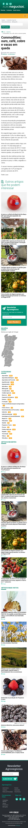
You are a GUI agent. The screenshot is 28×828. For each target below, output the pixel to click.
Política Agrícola (6, 429)
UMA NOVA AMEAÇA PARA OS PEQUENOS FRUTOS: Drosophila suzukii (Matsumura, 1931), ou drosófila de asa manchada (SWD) (13, 615)
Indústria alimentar (7, 414)
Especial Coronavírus (8, 397)
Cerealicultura (11, 54)
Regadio (4, 431)
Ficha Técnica (17, 791)
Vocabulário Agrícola (11, 20)
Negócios (4, 418)
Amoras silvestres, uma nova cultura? (12, 725)
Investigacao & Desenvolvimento (11, 416)
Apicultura (5, 386)
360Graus (18, 825)
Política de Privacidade (8, 791)
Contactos (9, 10)
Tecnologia (5, 433)
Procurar (6, 27)
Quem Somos (16, 10)
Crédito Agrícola (6, 393)
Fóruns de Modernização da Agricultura (13, 404)
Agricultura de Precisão (8, 380)
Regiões (3, 20)
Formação (5, 401)
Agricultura (5, 375)
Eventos (4, 399)
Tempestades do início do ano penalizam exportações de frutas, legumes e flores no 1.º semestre (13, 580)
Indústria (9, 31)
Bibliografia (14, 21)
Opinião (4, 423)
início (4, 31)
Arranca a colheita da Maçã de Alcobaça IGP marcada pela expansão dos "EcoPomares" (13, 216)
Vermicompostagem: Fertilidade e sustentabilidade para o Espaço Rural (12, 751)
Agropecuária (6, 384)
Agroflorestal (5, 382)
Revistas (3, 10)
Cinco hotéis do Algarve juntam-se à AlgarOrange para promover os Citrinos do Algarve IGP (13, 295)
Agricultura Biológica (8, 377)
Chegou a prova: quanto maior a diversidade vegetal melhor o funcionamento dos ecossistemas (11, 670)
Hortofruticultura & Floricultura (10, 410)
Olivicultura (5, 420)
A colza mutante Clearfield (9, 643)
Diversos (4, 395)
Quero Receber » (14, 322)
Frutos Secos (6, 407)
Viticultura (5, 438)
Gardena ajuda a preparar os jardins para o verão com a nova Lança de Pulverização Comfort (13, 269)
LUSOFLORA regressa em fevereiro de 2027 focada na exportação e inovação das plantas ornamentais (13, 242)
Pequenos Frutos (7, 425)
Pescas (4, 427)
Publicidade (17, 790)
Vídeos (4, 436)
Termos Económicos (6, 21)
